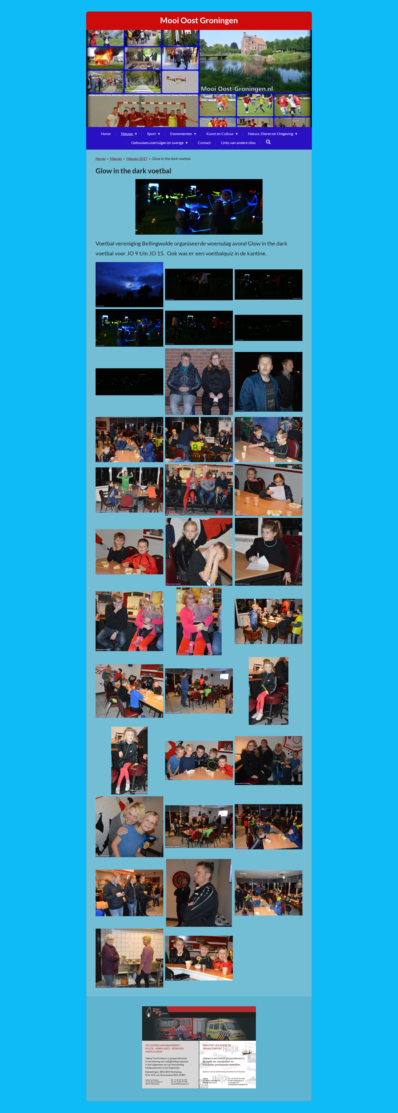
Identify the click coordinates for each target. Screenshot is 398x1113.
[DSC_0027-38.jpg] (199, 691)
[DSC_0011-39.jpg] (129, 490)
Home (100, 158)
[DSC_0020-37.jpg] (268, 552)
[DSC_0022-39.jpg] (199, 621)
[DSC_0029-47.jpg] (268, 691)
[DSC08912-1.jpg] (199, 328)
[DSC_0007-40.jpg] (268, 382)
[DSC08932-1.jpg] (129, 328)
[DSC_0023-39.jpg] (268, 621)
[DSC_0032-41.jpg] (268, 760)
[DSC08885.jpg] (129, 284)
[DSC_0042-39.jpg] (129, 958)
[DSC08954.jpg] (199, 382)
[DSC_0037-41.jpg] (268, 826)
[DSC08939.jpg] (268, 328)
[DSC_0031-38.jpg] (199, 760)
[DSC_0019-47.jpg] (199, 552)
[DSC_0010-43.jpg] (268, 439)
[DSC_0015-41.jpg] (199, 490)
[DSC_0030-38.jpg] (129, 760)
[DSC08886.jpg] (199, 284)
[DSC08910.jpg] (268, 284)
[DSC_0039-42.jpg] (129, 893)
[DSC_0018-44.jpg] (129, 552)
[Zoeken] (268, 141)
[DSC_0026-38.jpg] (129, 691)
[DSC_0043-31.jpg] (199, 958)
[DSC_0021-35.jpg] (129, 621)
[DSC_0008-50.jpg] (129, 439)
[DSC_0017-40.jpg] (268, 490)
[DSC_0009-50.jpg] (199, 439)
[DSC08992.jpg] (129, 382)
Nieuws (116, 158)
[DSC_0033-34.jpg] (129, 826)
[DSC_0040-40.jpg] (199, 893)
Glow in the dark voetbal (171, 158)
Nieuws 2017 (136, 158)
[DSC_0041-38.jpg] (268, 893)
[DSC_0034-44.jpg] (199, 826)
